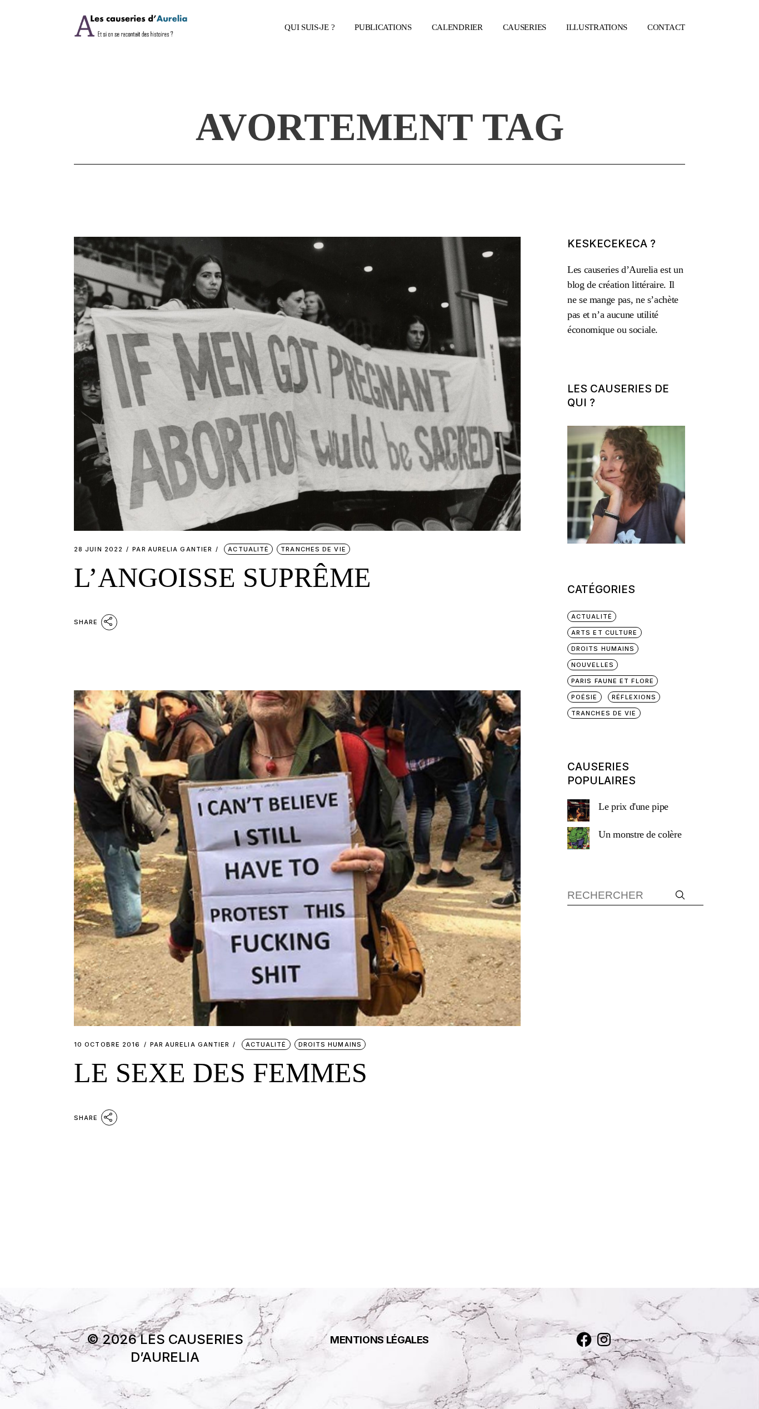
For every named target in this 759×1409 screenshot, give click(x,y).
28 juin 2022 (98, 549)
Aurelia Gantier (172, 549)
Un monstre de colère (639, 834)
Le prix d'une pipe (633, 806)
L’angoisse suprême (222, 577)
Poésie (584, 697)
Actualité (248, 549)
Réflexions (634, 697)
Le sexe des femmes (220, 1072)
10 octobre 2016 (107, 1045)
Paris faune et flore (612, 681)
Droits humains (330, 1044)
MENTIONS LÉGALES (379, 1340)
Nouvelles (592, 665)
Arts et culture (604, 632)
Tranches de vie (313, 549)
